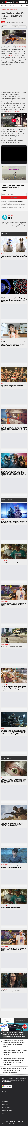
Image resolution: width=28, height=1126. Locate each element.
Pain (21, 105)
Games (3, 9)
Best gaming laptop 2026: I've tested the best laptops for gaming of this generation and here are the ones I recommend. (14, 1061)
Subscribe (22, 2)
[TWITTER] (9, 218)
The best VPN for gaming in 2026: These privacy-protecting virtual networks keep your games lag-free (14, 1034)
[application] (14, 154)
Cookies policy (5, 1104)
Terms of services (18, 201)
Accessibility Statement (7, 1110)
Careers (3, 1113)
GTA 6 (20, 5)
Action (8, 9)
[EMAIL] (12, 218)
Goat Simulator (14, 9)
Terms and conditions (7, 1098)
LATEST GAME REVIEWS (20, 1020)
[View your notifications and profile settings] (13, 2)
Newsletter (24, 26)
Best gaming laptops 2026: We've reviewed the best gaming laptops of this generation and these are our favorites (14, 1043)
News (3, 22)
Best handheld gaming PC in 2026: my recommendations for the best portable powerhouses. (14, 1070)
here (17, 131)
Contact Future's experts (7, 1095)
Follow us (16, 26)
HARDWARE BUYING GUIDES (7, 1020)
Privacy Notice (20, 203)
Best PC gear (12, 5)
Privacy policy (5, 1101)
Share (5, 26)
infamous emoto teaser (13, 111)
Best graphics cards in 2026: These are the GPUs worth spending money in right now (15, 1052)
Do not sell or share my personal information (12, 1116)
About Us (4, 1091)
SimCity (10, 55)
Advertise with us (6, 1107)
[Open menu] (2, 2)
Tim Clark (9, 22)
